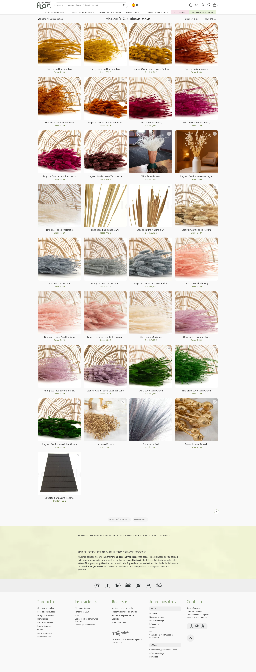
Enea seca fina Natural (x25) (151, 229)
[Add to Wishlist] (77, 26)
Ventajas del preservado (122, 608)
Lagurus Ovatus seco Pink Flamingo (105, 337)
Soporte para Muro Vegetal (59, 497)
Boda (77, 615)
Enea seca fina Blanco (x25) (105, 229)
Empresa (153, 613)
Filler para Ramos (82, 608)
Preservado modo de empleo (124, 611)
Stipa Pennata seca (151, 176)
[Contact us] (197, 626)
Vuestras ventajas (157, 620)
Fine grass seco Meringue (59, 229)
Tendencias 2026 (82, 611)
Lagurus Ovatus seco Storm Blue (150, 283)
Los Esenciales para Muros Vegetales (86, 620)
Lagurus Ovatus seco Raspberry (59, 176)
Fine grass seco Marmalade (59, 122)
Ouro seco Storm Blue (59, 283)
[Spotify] (138, 585)
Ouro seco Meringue (151, 337)
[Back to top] (190, 638)
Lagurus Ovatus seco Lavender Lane (105, 390)
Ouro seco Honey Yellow (60, 69)
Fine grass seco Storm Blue (105, 283)
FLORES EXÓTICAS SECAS (119, 519)
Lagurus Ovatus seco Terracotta (105, 176)
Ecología (115, 619)
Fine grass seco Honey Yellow (105, 69)
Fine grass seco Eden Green (196, 390)
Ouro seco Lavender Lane (196, 337)
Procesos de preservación (123, 615)
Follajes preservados (46, 611)
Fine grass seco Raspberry (196, 122)
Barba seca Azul (151, 444)
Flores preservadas (45, 608)
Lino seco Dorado (105, 444)
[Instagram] (97, 585)
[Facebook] (107, 585)
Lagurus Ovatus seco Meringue (196, 176)
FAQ (151, 631)
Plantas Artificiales (45, 622)
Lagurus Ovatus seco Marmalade (105, 122)
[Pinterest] (148, 585)
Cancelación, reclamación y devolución (161, 636)
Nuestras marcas (156, 617)
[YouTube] (128, 585)
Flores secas (55, 19)
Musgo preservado (45, 615)
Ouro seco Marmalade (196, 69)
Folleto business (119, 622)
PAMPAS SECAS (140, 519)
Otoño (40, 629)
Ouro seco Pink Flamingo (196, 283)
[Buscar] (124, 5)
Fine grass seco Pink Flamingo (59, 337)
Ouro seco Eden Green (151, 390)
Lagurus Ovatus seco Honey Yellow (151, 69)
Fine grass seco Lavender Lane (59, 390)
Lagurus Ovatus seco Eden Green (59, 444)
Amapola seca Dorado (196, 444)
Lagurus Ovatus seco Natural (196, 229)
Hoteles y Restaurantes (85, 624)
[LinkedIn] (118, 585)
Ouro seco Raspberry (151, 122)
